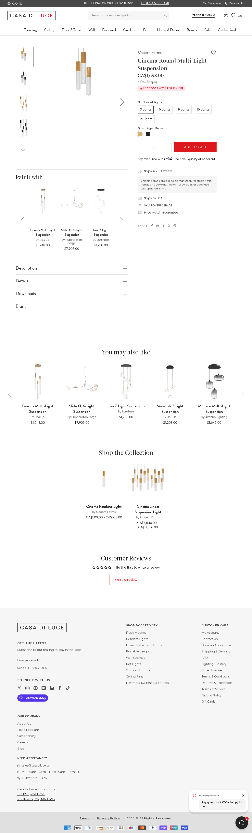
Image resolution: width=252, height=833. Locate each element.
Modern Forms (150, 52)
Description (26, 268)
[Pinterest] (174, 225)
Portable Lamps (138, 651)
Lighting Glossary (214, 664)
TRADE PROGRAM (203, 15)
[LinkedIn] (44, 688)
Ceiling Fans (134, 676)
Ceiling (49, 30)
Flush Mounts (136, 632)
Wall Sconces (135, 658)
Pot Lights (133, 664)
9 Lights (183, 109)
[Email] (157, 225)
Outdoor (129, 30)
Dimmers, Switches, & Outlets (147, 683)
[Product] (103, 482)
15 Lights (203, 109)
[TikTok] (68, 688)
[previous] (45, 101)
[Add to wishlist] (213, 52)
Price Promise (212, 670)
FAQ (205, 658)
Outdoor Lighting (138, 670)
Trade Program (28, 730)
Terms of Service (213, 689)
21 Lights (146, 119)
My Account (210, 632)
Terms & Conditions (216, 676)
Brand (21, 306)
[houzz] (52, 688)
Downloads (26, 293)
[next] (121, 101)
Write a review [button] (126, 579)
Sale (207, 30)
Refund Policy (211, 695)
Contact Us (236, 3)
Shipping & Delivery (216, 651)
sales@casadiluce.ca (35, 765)
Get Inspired (227, 30)
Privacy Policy (38, 667)
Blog (20, 749)
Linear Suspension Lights (144, 645)
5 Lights (164, 109)
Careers (22, 742)
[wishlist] (233, 15)
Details (22, 280)
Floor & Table (71, 30)
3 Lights (145, 109)
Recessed (109, 30)
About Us (24, 723)
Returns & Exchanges (217, 683)
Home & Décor (168, 30)
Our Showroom (212, 3)
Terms (85, 818)
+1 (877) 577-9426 (155, 3)
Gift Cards (208, 701)
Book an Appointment (218, 645)
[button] (23, 150)
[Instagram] (27, 688)
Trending (30, 30)
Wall (91, 30)
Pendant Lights (137, 639)
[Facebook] (163, 225)
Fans (146, 30)
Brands (192, 30)
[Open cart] (240, 15)
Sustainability (26, 736)
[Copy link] (152, 225)
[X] (169, 225)
